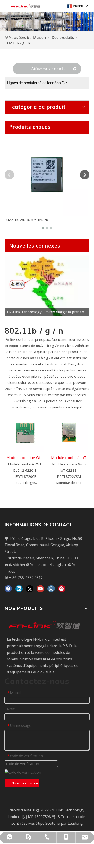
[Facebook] (8, 588)
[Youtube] (40, 588)
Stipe (40, 823)
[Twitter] (29, 588)
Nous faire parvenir (25, 783)
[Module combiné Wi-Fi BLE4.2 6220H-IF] (25, 432)
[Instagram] (51, 588)
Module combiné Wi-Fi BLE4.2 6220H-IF (25, 458)
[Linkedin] (19, 588)
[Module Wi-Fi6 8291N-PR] (47, 175)
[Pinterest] (61, 588)
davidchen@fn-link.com (28, 564)
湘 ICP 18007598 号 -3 (41, 816)
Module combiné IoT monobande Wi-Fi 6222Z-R (68, 458)
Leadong (75, 823)
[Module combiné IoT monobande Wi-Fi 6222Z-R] (69, 432)
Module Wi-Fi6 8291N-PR (27, 219)
